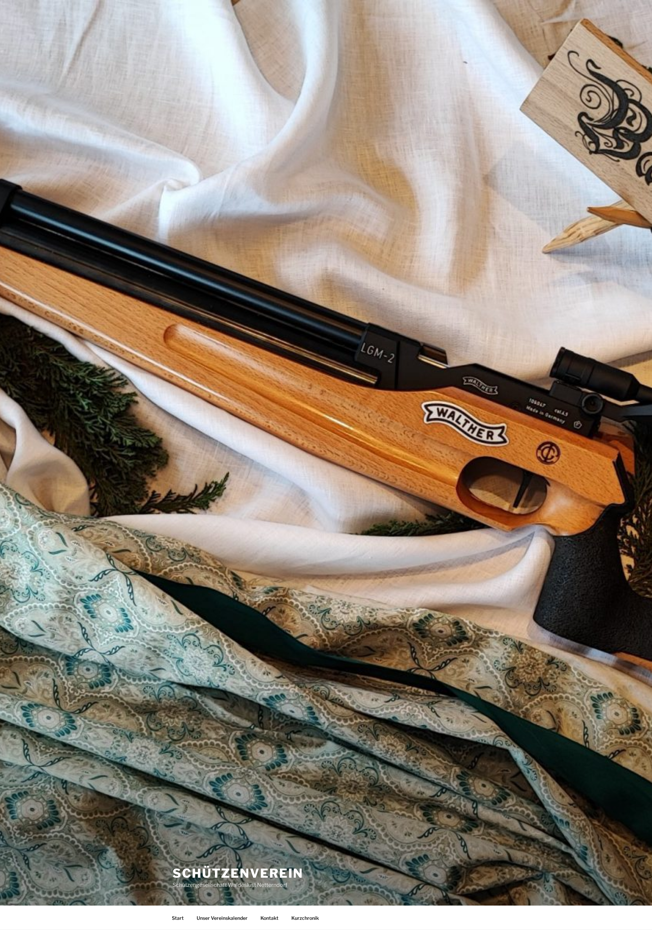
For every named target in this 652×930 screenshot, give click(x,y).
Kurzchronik (305, 918)
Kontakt (269, 918)
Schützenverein (238, 873)
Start (178, 918)
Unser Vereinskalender (222, 918)
